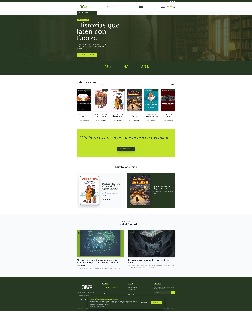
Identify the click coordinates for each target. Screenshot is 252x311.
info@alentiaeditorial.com (107, 293)
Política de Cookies (94, 306)
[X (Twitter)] (172, 1)
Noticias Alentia (131, 292)
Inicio (108, 12)
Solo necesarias (144, 302)
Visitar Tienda (126, 149)
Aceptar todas (156, 302)
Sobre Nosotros (136, 12)
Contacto (151, 12)
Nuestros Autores (124, 12)
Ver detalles (106, 199)
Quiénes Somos (131, 294)
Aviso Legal (102, 306)
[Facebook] (170, 1)
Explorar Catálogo (87, 12)
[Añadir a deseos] (86, 99)
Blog (144, 12)
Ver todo (172, 84)
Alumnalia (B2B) (161, 12)
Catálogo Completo (132, 287)
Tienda (115, 12)
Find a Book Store (80, 1)
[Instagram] (174, 1)
